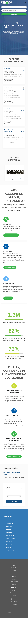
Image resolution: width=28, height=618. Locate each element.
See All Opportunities (11, 235)
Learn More (8, 298)
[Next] (24, 171)
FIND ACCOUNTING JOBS (14, 456)
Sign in (14, 584)
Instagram (15, 599)
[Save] (23, 69)
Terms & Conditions (14, 573)
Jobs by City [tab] (8, 516)
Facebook (15, 604)
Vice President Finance (9, 88)
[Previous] (4, 171)
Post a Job (14, 579)
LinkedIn (15, 601)
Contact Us (14, 567)
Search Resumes (14, 581)
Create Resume (14, 592)
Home (14, 565)
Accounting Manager (9, 108)
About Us (14, 570)
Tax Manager (7, 68)
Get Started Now (10, 267)
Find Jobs (14, 14)
